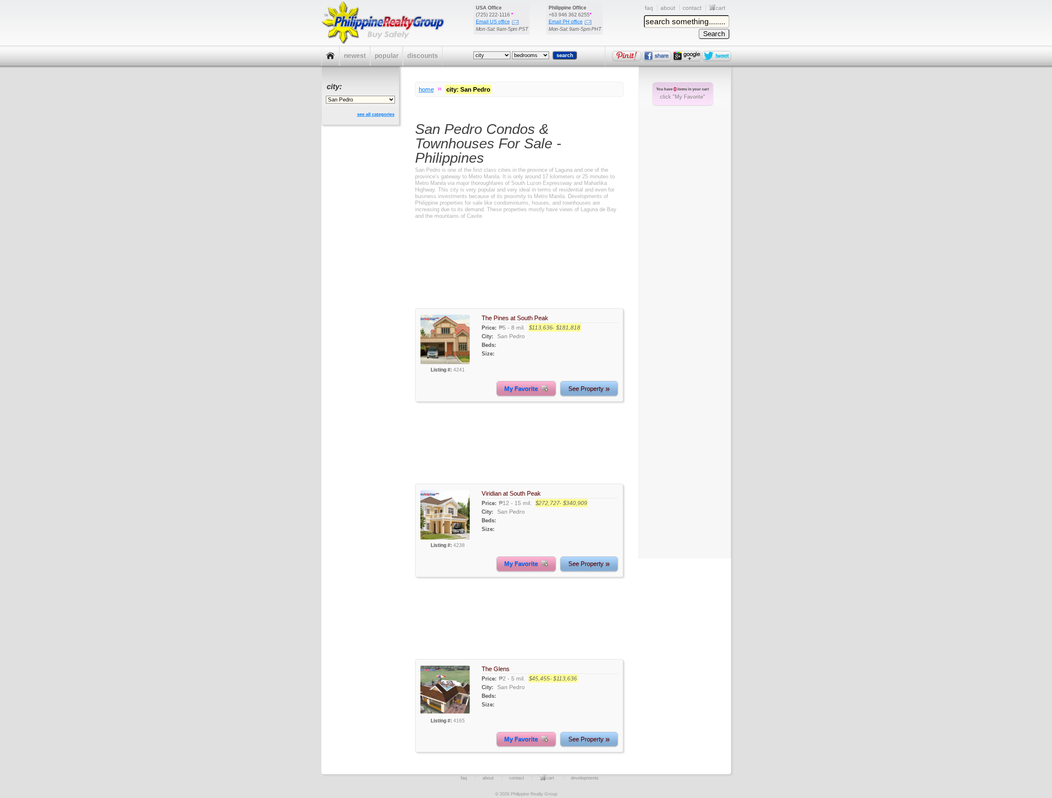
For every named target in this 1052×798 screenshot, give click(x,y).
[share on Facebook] (656, 56)
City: (487, 336)
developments (585, 777)
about (667, 8)
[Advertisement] (519, 271)
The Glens (496, 668)
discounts (422, 55)
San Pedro (511, 336)
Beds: (489, 345)
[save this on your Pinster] (626, 56)
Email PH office (566, 22)
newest (355, 55)
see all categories (375, 114)
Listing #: (441, 370)
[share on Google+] (686, 56)
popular (387, 55)
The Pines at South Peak (515, 317)
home (426, 89)
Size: (488, 354)
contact (692, 8)
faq (649, 8)
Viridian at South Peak (511, 493)
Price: (489, 328)
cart (720, 8)
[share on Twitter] (716, 56)
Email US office (493, 22)
